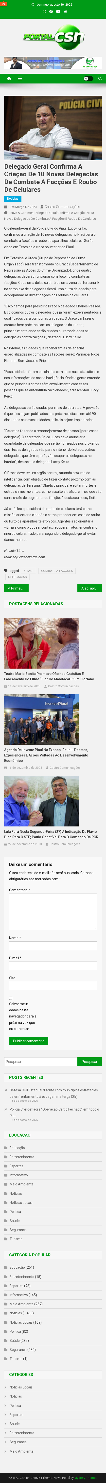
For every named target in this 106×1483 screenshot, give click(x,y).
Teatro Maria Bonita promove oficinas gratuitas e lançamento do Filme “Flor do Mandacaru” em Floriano (49, 676)
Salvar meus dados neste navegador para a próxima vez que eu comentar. (22, 1016)
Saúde (15, 1221)
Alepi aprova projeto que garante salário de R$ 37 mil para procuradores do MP (91, 588)
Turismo (16, 1239)
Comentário (19, 890)
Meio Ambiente (22, 1184)
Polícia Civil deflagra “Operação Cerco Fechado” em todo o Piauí (54, 1112)
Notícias (12, 198)
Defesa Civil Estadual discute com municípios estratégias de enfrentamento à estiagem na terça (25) (54, 1093)
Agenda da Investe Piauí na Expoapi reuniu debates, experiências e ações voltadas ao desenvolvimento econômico (46, 755)
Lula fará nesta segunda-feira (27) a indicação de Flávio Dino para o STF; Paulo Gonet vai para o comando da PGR (51, 834)
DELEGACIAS (17, 577)
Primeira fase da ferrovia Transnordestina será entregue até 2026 (20, 588)
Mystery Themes (85, 1478)
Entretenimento (22, 1157)
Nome (15, 938)
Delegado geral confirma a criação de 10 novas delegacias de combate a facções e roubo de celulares (51, 178)
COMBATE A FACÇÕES (57, 571)
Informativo (19, 1175)
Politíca (15, 1212)
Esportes (16, 1166)
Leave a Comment (22, 213)
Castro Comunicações (62, 207)
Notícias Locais (21, 1203)
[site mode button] (88, 78)
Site (12, 978)
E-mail (15, 958)
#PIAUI (28, 571)
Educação (17, 1148)
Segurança (18, 1230)
